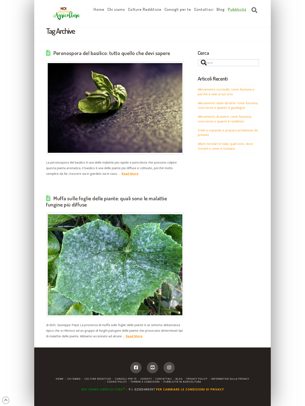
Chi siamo (74, 378)
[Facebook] (136, 367)
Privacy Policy (197, 378)
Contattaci (163, 378)
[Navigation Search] (253, 10)
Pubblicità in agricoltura (182, 381)
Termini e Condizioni (145, 381)
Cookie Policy (117, 381)
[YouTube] (152, 367)
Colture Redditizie (97, 378)
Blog (179, 378)
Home (59, 378)
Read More (130, 173)
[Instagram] (169, 367)
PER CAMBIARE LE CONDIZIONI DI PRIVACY (190, 389)
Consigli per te (126, 378)
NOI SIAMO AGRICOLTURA (103, 389)
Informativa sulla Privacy (230, 378)
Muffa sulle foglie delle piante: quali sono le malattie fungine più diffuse (106, 201)
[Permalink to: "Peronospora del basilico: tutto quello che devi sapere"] (115, 108)
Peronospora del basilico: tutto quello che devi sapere (111, 53)
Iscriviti (146, 378)
